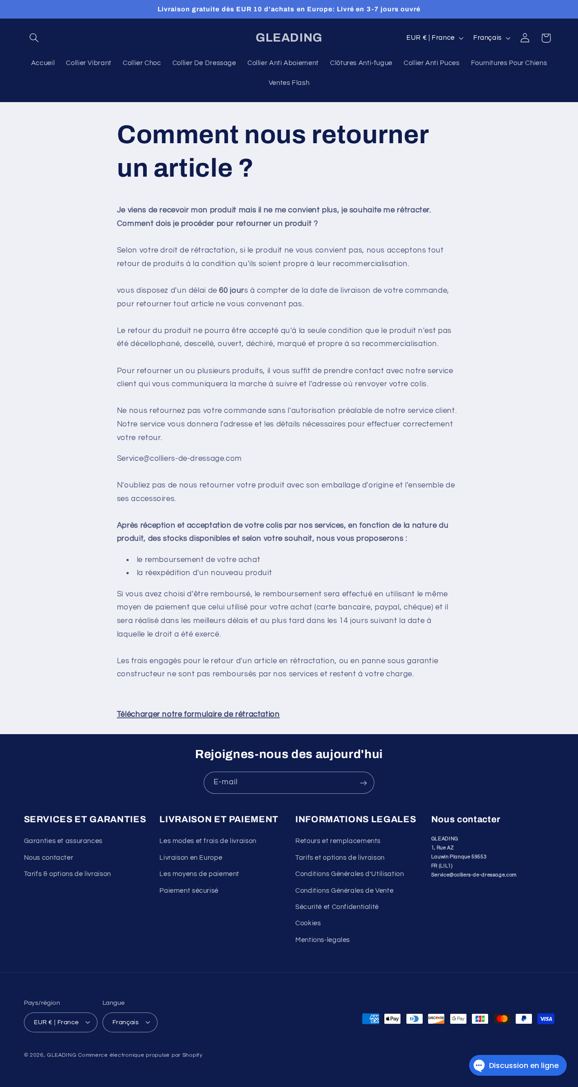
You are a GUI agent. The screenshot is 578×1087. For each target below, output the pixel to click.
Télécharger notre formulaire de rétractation (198, 714)
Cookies (308, 923)
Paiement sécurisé (189, 890)
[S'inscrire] (363, 783)
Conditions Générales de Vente (344, 890)
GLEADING (61, 1054)
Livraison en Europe (190, 857)
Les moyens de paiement (199, 874)
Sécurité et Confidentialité (337, 907)
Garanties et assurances (63, 841)
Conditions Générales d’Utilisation (349, 874)
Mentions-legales (322, 940)
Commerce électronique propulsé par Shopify (140, 1054)
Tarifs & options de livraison (67, 874)
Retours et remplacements (338, 841)
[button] (34, 38)
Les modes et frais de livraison (207, 841)
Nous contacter (49, 857)
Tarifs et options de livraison (340, 857)
